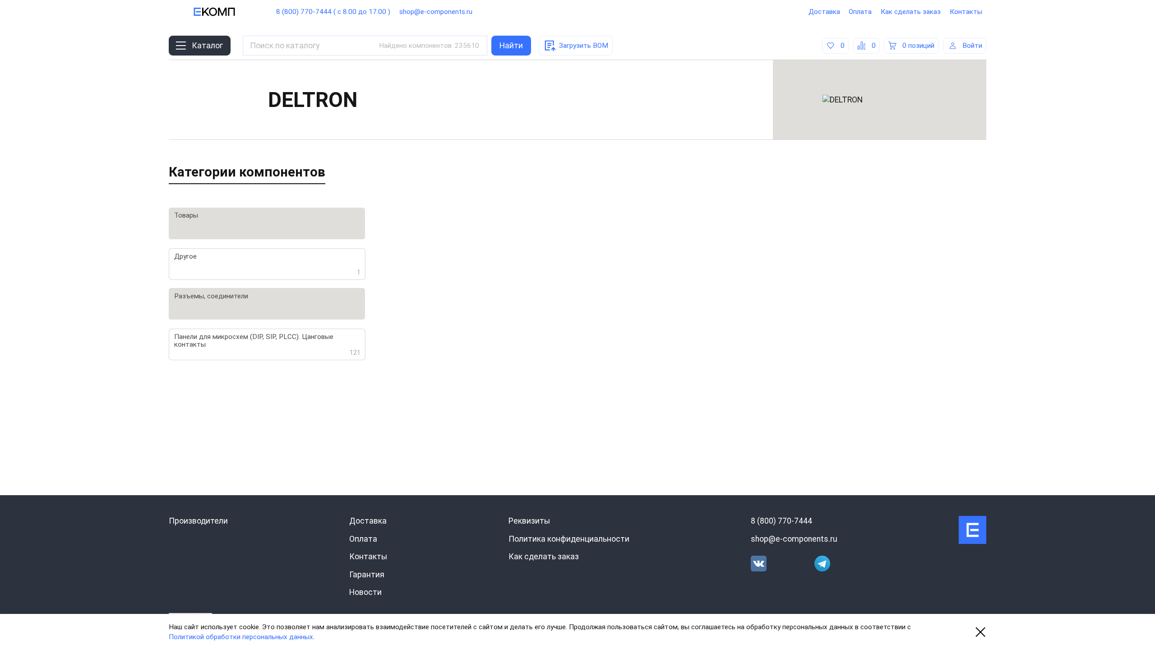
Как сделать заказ (911, 12)
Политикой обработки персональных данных (241, 637)
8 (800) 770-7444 (781, 520)
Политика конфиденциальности (568, 538)
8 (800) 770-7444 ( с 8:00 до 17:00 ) (333, 12)
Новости (365, 592)
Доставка (824, 12)
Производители (198, 520)
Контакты (966, 12)
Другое (267, 264)
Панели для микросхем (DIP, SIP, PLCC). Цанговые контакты (267, 344)
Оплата (860, 12)
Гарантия (366, 574)
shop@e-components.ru (435, 12)
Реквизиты (529, 520)
